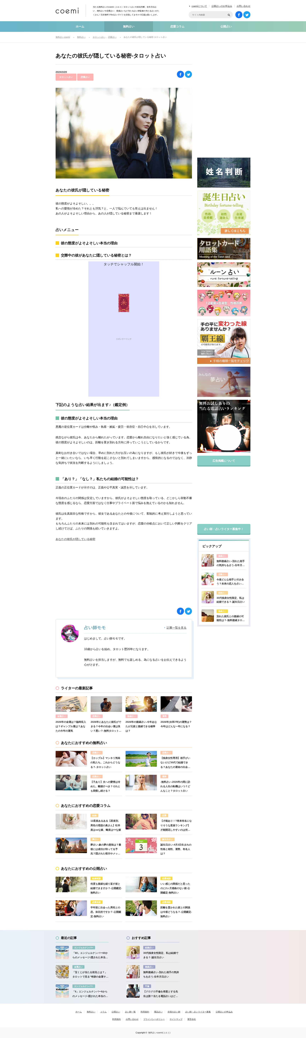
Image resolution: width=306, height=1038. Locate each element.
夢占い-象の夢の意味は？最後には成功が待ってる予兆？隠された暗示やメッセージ (105, 849)
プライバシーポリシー (154, 1019)
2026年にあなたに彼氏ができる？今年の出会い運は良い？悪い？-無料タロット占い (106, 726)
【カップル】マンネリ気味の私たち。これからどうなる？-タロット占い (105, 762)
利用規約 (145, 1012)
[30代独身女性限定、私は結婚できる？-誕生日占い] (208, 597)
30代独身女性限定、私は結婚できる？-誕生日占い (231, 599)
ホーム (80, 26)
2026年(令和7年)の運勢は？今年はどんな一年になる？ (176, 724)
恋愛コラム (177, 26)
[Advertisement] (123, 372)
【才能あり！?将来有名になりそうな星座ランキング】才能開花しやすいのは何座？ (176, 825)
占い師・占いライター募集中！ (224, 528)
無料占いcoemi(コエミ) (159, 1032)
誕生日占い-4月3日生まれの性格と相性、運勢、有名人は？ (175, 849)
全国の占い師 (174, 1012)
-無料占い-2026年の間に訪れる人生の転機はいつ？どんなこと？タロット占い (175, 786)
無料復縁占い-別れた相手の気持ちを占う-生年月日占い (231, 563)
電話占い (158, 1012)
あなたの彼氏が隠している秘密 (75, 539)
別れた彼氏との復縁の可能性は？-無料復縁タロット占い (231, 618)
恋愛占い (85, 77)
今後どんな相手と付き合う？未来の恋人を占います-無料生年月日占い (230, 582)
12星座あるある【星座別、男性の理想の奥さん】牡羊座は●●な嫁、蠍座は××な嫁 (105, 825)
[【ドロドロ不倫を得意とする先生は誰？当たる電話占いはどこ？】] (133, 991)
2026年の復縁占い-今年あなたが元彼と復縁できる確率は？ (141, 726)
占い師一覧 (130, 1012)
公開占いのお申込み (221, 6)
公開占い (226, 26)
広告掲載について (223, 460)
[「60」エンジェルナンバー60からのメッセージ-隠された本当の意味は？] (62, 952)
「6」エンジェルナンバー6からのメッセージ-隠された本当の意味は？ (90, 994)
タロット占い (66, 77)
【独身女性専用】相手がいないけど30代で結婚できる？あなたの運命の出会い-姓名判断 (175, 763)
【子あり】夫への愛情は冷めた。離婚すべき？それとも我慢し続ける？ (105, 786)
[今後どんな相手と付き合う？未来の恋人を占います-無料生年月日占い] (208, 579)
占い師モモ (95, 627)
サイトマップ (176, 1019)
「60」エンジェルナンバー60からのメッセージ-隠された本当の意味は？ (90, 956)
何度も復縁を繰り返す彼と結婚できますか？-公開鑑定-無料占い (106, 888)
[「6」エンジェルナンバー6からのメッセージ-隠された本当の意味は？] (62, 991)
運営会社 (191, 1019)
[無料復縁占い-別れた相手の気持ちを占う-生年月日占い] (208, 560)
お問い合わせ (243, 6)
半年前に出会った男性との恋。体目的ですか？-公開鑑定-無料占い (105, 912)
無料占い (128, 26)
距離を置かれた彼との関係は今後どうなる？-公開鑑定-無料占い (176, 912)
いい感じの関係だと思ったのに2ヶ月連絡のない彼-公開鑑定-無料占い (175, 888)
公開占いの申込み (224, 1012)
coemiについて (199, 6)
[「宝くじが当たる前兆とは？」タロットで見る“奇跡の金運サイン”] (62, 971)
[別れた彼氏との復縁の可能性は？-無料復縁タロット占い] (208, 615)
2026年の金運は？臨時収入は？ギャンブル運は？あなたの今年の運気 (71, 726)
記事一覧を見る (176, 627)
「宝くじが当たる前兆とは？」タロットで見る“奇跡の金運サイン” (90, 975)
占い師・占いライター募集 (198, 1012)
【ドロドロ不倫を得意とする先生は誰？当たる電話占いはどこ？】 (160, 994)
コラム (103, 1012)
